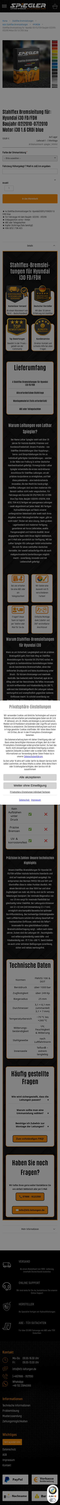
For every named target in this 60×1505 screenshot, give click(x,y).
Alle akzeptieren (30, 777)
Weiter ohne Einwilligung (30, 785)
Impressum (36, 800)
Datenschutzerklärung (33, 756)
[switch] (53, 1500)
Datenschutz (24, 800)
